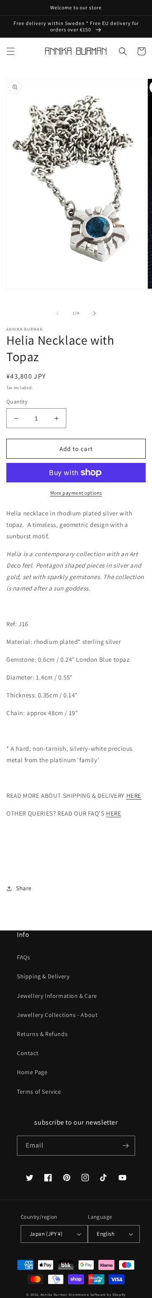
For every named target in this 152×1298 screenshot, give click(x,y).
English (105, 1233)
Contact (27, 1053)
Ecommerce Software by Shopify (97, 1294)
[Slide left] (57, 313)
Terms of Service (39, 1091)
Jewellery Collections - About (57, 1015)
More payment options (76, 493)
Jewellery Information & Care (57, 996)
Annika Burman (55, 1294)
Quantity (16, 401)
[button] (10, 51)
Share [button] (24, 888)
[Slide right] (94, 313)
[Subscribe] (125, 1146)
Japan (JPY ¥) (46, 1233)
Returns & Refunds (42, 1034)
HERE (133, 795)
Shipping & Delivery (43, 976)
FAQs (23, 957)
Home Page (32, 1072)
